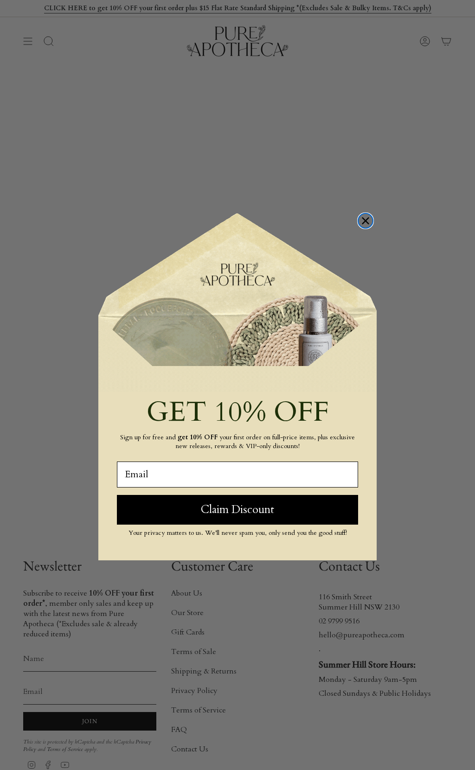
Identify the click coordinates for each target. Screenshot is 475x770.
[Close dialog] (365, 220)
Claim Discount (237, 509)
